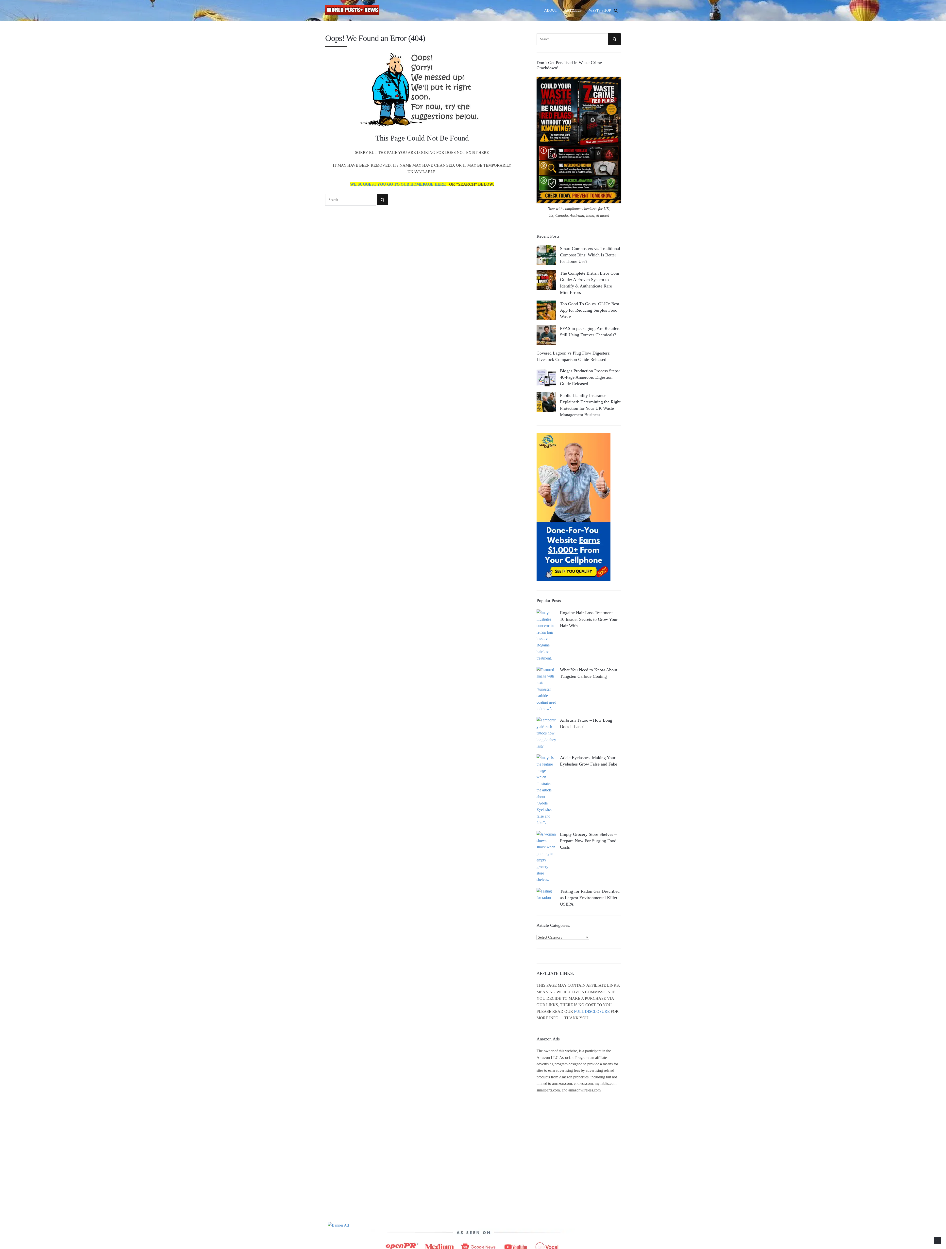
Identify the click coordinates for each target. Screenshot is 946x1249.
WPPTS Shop (600, 10)
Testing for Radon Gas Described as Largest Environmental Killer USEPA (590, 898)
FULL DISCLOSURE (592, 1011)
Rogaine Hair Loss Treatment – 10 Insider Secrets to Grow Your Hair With (589, 619)
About (550, 10)
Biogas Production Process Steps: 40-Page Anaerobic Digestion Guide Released (590, 377)
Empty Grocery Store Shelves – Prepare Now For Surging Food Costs (588, 841)
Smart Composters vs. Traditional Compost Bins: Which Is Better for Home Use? (590, 255)
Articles (573, 10)
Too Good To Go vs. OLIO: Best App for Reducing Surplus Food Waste (589, 310)
